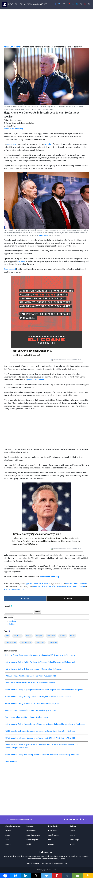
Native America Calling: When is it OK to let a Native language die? (32, 703)
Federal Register (32, 839)
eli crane (63, 635)
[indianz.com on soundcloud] (71, 819)
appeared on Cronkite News (36, 583)
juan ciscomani (11, 642)
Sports (72, 835)
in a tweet (21, 261)
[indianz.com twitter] (59, 3)
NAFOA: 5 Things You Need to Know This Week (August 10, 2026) (30, 676)
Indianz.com (51, 869)
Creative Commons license (76, 583)
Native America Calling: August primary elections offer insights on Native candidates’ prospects (44, 689)
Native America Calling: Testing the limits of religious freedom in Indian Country (37, 696)
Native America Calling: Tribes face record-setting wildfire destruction (33, 669)
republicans (53, 642)
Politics (12, 624)
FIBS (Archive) (26, 4)
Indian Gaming (53, 826)
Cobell (7, 839)
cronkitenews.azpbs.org (13, 129)
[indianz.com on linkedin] (86, 819)
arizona (28, 635)
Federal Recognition (34, 835)
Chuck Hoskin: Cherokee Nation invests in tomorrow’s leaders (30, 682)
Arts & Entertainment (12, 826)
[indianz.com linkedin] (77, 3)
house (72, 635)
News (10, 4)
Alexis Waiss (43, 235)
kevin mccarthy (26, 642)
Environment (31, 830)
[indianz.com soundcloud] (64, 3)
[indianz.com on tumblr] (81, 3)
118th (7, 635)
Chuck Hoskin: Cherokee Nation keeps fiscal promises (26, 717)
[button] (46, 76)
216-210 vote (11, 144)
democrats (51, 635)
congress (39, 635)
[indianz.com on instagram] (78, 819)
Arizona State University (13, 589)
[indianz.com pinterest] (85, 3)
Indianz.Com (9, 47)
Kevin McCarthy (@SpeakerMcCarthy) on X (36, 534)
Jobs (16, 4)
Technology (74, 839)
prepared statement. (35, 379)
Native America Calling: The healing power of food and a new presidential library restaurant (42, 754)
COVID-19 (8, 844)
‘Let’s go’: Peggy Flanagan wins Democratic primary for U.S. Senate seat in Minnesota (40, 655)
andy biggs (17, 635)
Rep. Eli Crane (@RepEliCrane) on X (32, 351)
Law (49, 839)
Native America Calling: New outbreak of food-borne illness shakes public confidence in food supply (45, 724)
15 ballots (48, 144)
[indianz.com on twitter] (67, 819)
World (72, 844)
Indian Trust (52, 830)
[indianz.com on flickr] (89, 3)
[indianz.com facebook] (55, 3)
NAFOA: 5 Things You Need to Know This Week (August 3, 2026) (30, 710)
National (12, 621)
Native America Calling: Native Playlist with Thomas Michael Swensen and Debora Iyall (40, 662)
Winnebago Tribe (58, 858)
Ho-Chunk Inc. (73, 856)
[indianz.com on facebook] (64, 819)
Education (30, 826)
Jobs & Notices (53, 835)
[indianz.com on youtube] (69, 3)
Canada (7, 835)
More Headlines (11, 761)
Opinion (73, 826)
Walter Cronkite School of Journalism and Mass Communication (58, 586)
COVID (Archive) (40, 4)
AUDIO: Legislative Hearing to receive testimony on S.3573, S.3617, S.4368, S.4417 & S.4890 (40, 731)
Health (29, 844)
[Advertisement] (46, 28)
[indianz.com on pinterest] (81, 819)
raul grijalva (40, 642)
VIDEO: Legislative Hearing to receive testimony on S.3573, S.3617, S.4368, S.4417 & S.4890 (40, 738)
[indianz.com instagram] (73, 3)
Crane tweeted (10, 269)
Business (8, 830)
